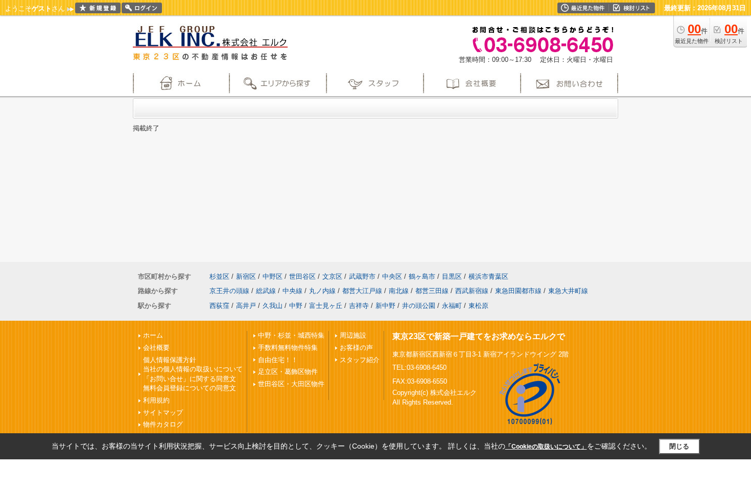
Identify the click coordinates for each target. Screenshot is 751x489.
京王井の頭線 (229, 291)
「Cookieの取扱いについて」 (546, 446)
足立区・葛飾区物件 (288, 371)
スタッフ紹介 (360, 360)
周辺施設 (353, 335)
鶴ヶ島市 (422, 276)
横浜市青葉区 (488, 276)
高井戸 (246, 305)
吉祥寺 (359, 305)
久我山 (273, 305)
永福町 (452, 305)
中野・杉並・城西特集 (291, 335)
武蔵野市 (362, 276)
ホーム (153, 335)
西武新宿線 (471, 291)
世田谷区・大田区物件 (291, 384)
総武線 (266, 291)
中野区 (273, 276)
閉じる (679, 446)
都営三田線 (432, 291)
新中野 (385, 305)
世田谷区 (302, 276)
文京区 (332, 276)
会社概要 (156, 347)
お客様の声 (356, 347)
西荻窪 (219, 305)
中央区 (392, 276)
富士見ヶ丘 (325, 305)
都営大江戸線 (362, 291)
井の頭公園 (418, 305)
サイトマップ (163, 412)
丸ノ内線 (322, 291)
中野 (295, 305)
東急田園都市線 (518, 291)
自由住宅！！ (278, 360)
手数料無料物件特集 (288, 347)
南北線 (399, 291)
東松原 (478, 305)
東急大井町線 (568, 291)
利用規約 (156, 400)
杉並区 (219, 276)
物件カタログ (163, 424)
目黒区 (452, 276)
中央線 (292, 291)
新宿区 (246, 276)
